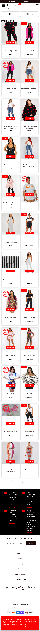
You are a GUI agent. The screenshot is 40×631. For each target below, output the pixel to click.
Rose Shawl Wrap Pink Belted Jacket (10, 203)
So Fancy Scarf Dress (10, 317)
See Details (12, 507)
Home (3, 9)
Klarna (20, 569)
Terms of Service (20, 574)
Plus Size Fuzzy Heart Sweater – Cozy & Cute (29, 127)
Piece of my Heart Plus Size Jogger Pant (10, 51)
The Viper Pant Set (29, 431)
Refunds (20, 559)
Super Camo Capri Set (29, 355)
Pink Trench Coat (29, 50)
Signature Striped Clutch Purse (11, 279)
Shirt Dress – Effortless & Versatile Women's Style (10, 241)
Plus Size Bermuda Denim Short (29, 88)
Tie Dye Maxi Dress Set (29, 469)
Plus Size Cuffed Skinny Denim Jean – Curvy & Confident (11, 127)
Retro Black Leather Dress (10, 164)
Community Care (20, 579)
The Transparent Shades (10, 431)
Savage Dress (29, 203)
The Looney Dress (10, 393)
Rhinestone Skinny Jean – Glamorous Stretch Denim (29, 165)
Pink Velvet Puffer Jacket (10, 88)
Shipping (20, 564)
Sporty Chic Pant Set (29, 317)
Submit (31, 543)
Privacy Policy (24, 627)
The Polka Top (29, 393)
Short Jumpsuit (29, 241)
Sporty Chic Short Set (10, 355)
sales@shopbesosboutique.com (22, 593)
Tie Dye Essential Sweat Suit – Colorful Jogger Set (10, 470)
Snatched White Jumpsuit (29, 279)
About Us (20, 553)
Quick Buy (10, 42)
